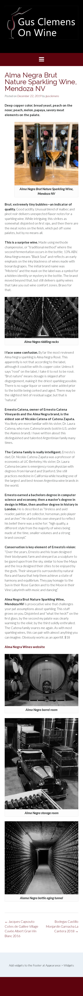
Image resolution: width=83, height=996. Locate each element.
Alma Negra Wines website (25, 647)
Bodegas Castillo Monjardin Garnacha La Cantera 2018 (62, 926)
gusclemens (52, 96)
